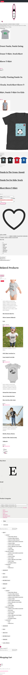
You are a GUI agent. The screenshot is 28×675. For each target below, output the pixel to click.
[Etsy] (13, 475)
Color (1, 196)
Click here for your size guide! (6, 199)
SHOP (4, 510)
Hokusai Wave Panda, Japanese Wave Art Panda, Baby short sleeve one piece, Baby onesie (9, 396)
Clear (14, 198)
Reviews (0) (2, 258)
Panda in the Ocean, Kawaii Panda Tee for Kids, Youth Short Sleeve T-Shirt (12, 180)
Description (2, 257)
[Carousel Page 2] (1, 277)
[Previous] (1, 154)
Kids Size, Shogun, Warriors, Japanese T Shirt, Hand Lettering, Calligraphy (10, 437)
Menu (4, 521)
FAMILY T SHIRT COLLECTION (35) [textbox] (8, 506)
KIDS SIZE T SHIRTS (7, 24)
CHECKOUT (5, 511)
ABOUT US (5, 514)
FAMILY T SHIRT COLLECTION (16, 236)
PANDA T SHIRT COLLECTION (11, 237)
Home (1, 24)
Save (3, 1)
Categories (5, 524)
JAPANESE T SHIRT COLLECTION (10, 427)
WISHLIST (5, 517)
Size (1, 198)
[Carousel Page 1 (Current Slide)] (0, 277)
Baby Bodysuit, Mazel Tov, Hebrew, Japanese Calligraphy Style (9, 317)
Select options (7, 326)
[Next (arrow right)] (1, 166)
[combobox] (8, 506)
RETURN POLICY (6, 516)
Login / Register (6, 642)
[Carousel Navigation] (14, 276)
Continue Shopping (4, 671)
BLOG (4, 513)
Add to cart (3, 203)
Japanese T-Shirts (6, 428)
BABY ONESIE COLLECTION (9, 301)
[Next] (3, 154)
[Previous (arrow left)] (0, 166)
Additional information (5, 260)
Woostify (25, 507)
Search (14, 528)
